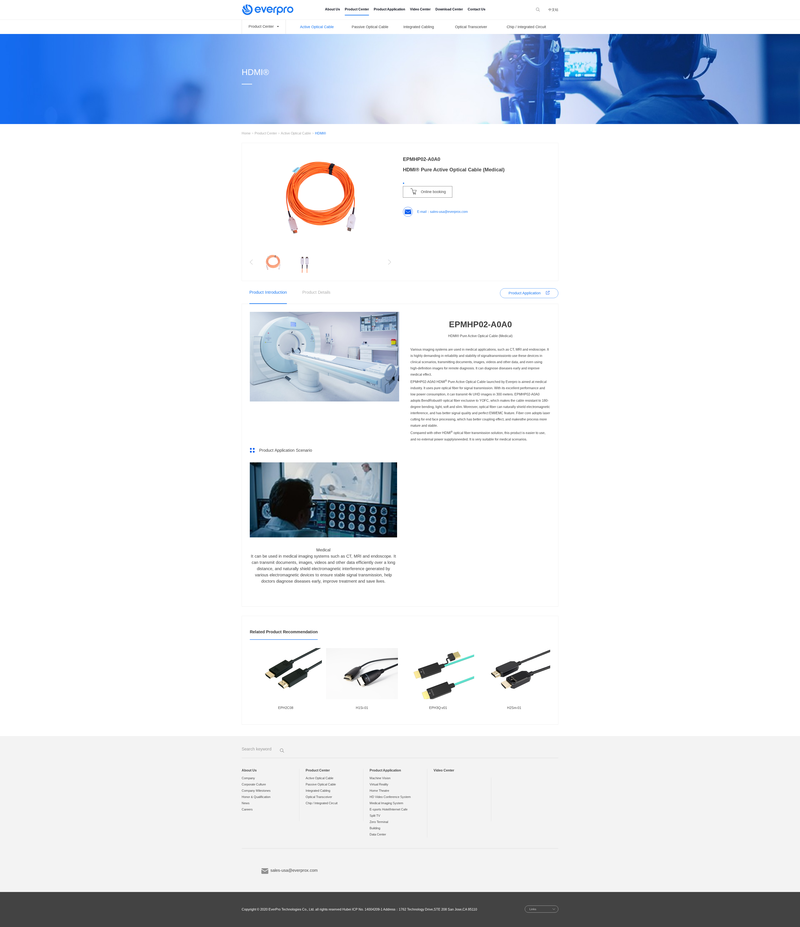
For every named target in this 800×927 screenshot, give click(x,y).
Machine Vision (380, 778)
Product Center (357, 9)
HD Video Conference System (390, 797)
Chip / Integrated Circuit (526, 27)
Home (246, 133)
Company (248, 778)
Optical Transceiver (471, 27)
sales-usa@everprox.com (449, 211)
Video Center (420, 9)
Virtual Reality (379, 784)
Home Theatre (379, 790)
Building (375, 828)
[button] (389, 262)
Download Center (449, 9)
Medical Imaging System (386, 803)
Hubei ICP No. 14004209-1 (362, 909)
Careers (247, 809)
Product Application (389, 9)
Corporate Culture (254, 784)
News (246, 803)
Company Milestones (256, 790)
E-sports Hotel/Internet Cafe (389, 809)
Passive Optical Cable (370, 27)
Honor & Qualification (256, 797)
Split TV (375, 815)
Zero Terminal (379, 822)
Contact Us (476, 9)
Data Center (378, 834)
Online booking (433, 192)
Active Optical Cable (317, 27)
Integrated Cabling (418, 27)
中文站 (553, 9)
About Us (332, 9)
